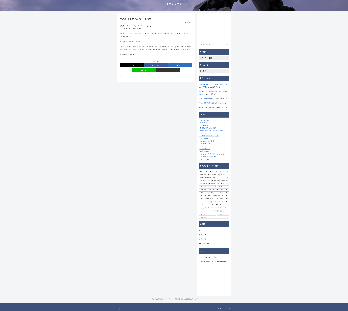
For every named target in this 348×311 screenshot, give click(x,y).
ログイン (202, 230)
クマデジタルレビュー (206, 159)
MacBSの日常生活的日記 (207, 128)
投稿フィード (203, 234)
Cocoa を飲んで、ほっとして (209, 136)
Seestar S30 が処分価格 (206, 98)
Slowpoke (212, 156)
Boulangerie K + (204, 143)
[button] (168, 70)
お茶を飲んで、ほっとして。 (208, 133)
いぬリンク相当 (204, 120)
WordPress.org (204, 243)
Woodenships (203, 156)
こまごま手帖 (203, 138)
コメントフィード (205, 239)
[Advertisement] (214, 27)
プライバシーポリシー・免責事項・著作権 (213, 261)
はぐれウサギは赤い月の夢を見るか (211, 130)
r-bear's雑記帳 (204, 151)
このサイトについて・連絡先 (208, 257)
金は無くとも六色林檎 (206, 141)
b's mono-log (203, 125)
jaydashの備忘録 (204, 149)
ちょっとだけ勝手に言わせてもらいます (212, 154)
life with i (202, 146)
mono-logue (203, 123)
